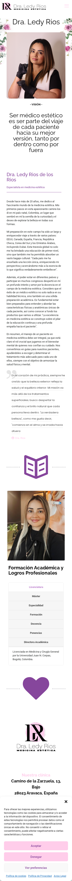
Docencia (36, 623)
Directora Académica (36, 642)
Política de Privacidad (40, 876)
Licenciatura (36, 587)
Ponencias (36, 632)
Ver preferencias (36, 868)
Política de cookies (16, 876)
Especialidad (36, 605)
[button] (66, 802)
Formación (36, 614)
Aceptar (36, 846)
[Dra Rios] (24, 6)
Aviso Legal (60, 876)
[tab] (36, 587)
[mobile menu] (66, 6)
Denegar (36, 857)
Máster (36, 596)
